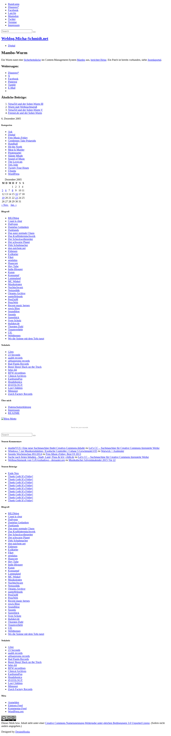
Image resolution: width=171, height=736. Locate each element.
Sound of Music (16, 158)
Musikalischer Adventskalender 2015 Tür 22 (92, 460)
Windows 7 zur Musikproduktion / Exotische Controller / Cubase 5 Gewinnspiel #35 (52, 451)
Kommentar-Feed (17, 708)
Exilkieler (13, 254)
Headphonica (15, 381)
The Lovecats (15, 161)
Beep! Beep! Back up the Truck (25, 366)
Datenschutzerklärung (19, 407)
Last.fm (12, 13)
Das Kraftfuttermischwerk (21, 236)
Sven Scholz (14, 320)
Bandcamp (13, 4)
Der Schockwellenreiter (20, 239)
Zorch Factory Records (20, 394)
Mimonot (13, 391)
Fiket (10, 257)
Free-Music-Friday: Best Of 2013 (63, 454)
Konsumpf (13, 275)
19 (3, 197)
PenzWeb (13, 302)
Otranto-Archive (16, 293)
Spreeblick (13, 317)
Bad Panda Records (18, 363)
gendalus (12, 260)
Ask (10, 131)
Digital (11, 45)
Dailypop (13, 224)
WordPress (13, 173)
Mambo (81, 59)
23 (16, 197)
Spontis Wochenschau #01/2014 (25, 454)
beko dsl (12, 369)
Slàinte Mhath (15, 155)
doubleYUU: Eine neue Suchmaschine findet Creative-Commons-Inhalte (46, 448)
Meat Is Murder (16, 149)
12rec (11, 351)
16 (16, 194)
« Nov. (5, 205)
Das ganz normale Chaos (21, 233)
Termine (12, 22)
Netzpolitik (14, 290)
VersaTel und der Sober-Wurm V (25, 109)
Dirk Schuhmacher (18, 245)
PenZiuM (13, 299)
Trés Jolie (13, 164)
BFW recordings (17, 372)
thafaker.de (14, 323)
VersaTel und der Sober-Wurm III (25, 103)
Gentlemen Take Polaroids (22, 140)
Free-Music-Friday (18, 137)
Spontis (12, 314)
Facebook (13, 10)
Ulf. (10, 332)
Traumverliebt (15, 329)
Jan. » (14, 205)
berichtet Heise (98, 59)
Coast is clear (15, 221)
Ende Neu (13, 473)
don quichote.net (17, 248)
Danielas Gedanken (18, 227)
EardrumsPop (15, 378)
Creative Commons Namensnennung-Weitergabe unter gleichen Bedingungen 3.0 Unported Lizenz (97, 723)
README (14, 413)
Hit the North (15, 146)
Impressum (14, 25)
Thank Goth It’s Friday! (20, 476)
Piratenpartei (14, 152)
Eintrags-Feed (15, 705)
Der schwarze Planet (19, 242)
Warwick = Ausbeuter (112, 451)
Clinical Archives (17, 375)
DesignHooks (22, 731)
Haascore (13, 263)
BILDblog (13, 218)
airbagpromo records (19, 360)
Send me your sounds (79, 427)
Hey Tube (13, 266)
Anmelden (13, 702)
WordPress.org (16, 711)
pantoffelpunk (15, 296)
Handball (13, 143)
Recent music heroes (19, 305)
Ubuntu (12, 170)
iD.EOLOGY (15, 384)
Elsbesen (12, 251)
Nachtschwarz (15, 287)
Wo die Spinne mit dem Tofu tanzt (26, 338)
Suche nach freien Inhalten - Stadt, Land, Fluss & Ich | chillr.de (41, 457)
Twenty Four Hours (18, 167)
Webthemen (14, 335)
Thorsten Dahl (15, 326)
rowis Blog (14, 308)
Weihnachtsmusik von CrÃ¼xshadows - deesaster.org (36, 460)
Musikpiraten (15, 284)
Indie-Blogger (15, 269)
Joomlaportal (154, 59)
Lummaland (14, 278)
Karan (11, 272)
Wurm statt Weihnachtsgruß (22, 106)
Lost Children (15, 387)
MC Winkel (14, 281)
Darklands (13, 230)
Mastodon (13, 16)
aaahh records (15, 357)
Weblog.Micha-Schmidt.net (24, 38)
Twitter (12, 19)
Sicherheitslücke (32, 59)
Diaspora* (13, 7)
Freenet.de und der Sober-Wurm (25, 112)
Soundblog (14, 311)
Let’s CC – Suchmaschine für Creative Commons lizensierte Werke (124, 448)
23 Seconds (14, 354)
